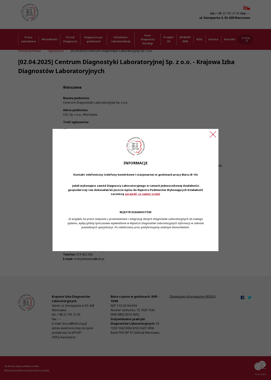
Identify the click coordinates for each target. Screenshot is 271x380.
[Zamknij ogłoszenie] (212, 134)
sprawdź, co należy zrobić (142, 194)
